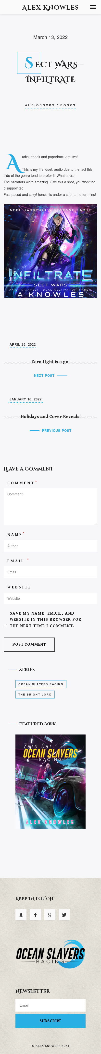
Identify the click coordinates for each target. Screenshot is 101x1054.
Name (16, 534)
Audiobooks (40, 105)
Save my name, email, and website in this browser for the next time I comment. (46, 619)
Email (18, 561)
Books (68, 105)
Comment (22, 483)
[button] (93, 7)
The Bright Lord (35, 694)
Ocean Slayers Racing (40, 684)
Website (19, 587)
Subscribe (50, 1020)
